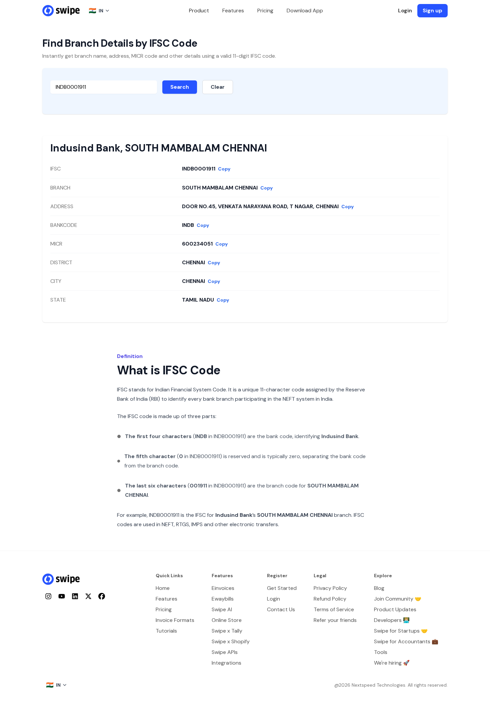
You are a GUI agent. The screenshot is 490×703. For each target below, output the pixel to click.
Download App (305, 10)
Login (405, 10)
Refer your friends (335, 620)
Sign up (432, 10)
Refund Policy (330, 598)
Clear (218, 86)
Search (179, 86)
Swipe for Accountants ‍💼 (406, 641)
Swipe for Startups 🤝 (401, 630)
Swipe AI (222, 609)
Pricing (265, 10)
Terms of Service (334, 609)
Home (163, 588)
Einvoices (223, 588)
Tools (380, 652)
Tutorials (166, 630)
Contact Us (281, 609)
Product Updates (395, 609)
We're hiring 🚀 (392, 662)
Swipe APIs (225, 652)
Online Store (227, 620)
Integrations (226, 662)
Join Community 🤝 (397, 598)
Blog (379, 588)
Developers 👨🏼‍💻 (392, 620)
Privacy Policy (330, 588)
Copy (224, 169)
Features (233, 10)
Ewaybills (223, 598)
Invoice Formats (175, 620)
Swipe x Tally (227, 630)
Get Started (282, 588)
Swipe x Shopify (231, 641)
